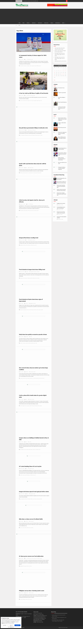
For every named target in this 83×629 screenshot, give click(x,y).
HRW (29, 449)
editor (25, 59)
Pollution (41, 558)
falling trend (29, 278)
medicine (28, 65)
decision (25, 65)
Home (19, 22)
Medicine (30, 59)
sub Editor (27, 271)
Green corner (46, 22)
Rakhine (37, 449)
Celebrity (30, 167)
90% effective (22, 210)
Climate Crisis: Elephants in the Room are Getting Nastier (62, 133)
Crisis (20, 135)
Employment (23, 135)
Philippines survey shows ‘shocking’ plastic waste (31, 590)
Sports (63, 22)
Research (37, 378)
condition (21, 378)
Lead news (35, 309)
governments (29, 135)
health (37, 100)
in (26, 65)
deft (23, 172)
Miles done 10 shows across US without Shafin (31, 519)
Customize (4, 625)
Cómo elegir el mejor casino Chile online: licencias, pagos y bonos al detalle (60, 54)
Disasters (35, 271)
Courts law (30, 558)
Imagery (31, 449)
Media (32, 167)
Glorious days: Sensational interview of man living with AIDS (61, 186)
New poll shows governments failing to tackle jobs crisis (33, 128)
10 (20, 527)
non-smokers (34, 378)
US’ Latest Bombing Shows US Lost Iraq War (30, 466)
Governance (33, 22)
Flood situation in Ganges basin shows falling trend (32, 269)
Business (28, 22)
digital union (24, 405)
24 (54, 75)
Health (34, 95)
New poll (36, 135)
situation (38, 278)
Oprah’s (27, 172)
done (23, 527)
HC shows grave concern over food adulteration (31, 556)
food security (32, 100)
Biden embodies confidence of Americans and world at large (62, 154)
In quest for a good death (62, 92)
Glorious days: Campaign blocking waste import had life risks (61, 194)
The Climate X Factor (61, 87)
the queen (38, 172)
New (31, 378)
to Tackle (41, 135)
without (32, 527)
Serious (40, 378)
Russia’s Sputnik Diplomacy (62, 102)
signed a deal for (36, 210)
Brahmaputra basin (25, 309)
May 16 (34, 449)
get (26, 378)
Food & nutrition (31, 95)
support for (33, 65)
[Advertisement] (41, 15)
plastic (27, 599)
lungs (30, 378)
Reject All (11, 625)
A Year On (21, 100)
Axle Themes (65, 627)
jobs (31, 135)
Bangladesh (32, 271)
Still (41, 100)
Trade (32, 59)
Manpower (33, 135)
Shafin (27, 527)
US (40, 65)
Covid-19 (24, 100)
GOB (24, 210)
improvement (32, 309)
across (22, 527)
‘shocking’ (21, 599)
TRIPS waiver (38, 65)
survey (31, 599)
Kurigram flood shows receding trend (28, 237)
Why (40, 172)
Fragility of (35, 100)
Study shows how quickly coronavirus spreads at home (33, 334)
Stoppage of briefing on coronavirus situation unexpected (61, 168)
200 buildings (22, 449)
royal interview (30, 172)
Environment (40, 22)
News (23, 22)
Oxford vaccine (30, 210)
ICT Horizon (32, 399)
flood (32, 278)
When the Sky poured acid (62, 127)
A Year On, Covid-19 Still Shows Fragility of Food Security (33, 93)
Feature (52, 22)
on (35, 449)
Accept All (17, 625)
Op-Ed (33, 468)
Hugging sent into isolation (61, 203)
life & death (36, 405)
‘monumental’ (22, 65)
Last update (37, 558)
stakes (41, 405)
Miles (25, 527)
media (25, 172)
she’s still (33, 172)
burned (25, 449)
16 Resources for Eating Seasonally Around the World (61, 108)
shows (30, 65)
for (26, 405)
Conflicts (30, 441)
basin (24, 278)
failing (26, 135)
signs (39, 309)
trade (35, 65)
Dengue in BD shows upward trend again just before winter (34, 491)
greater (28, 405)
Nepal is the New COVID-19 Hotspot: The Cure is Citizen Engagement (62, 119)
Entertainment (57, 22)
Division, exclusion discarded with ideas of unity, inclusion (61, 158)
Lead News (38, 271)
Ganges (34, 278)
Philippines (24, 599)
